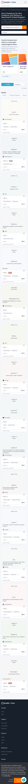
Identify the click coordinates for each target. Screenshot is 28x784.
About (2, 711)
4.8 (5, 198)
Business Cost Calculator (6, 751)
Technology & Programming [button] (14, 95)
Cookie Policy (7, 775)
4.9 (6, 161)
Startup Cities (4, 754)
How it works (4, 723)
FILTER (8, 84)
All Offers (5, 76)
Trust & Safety (4, 725)
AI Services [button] (4, 95)
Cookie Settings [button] (10, 780)
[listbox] (14, 64)
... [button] (19, 126)
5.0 (5, 123)
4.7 (6, 571)
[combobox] (11, 27)
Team (2, 714)
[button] (25, 2)
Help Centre (4, 728)
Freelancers (3, 10)
